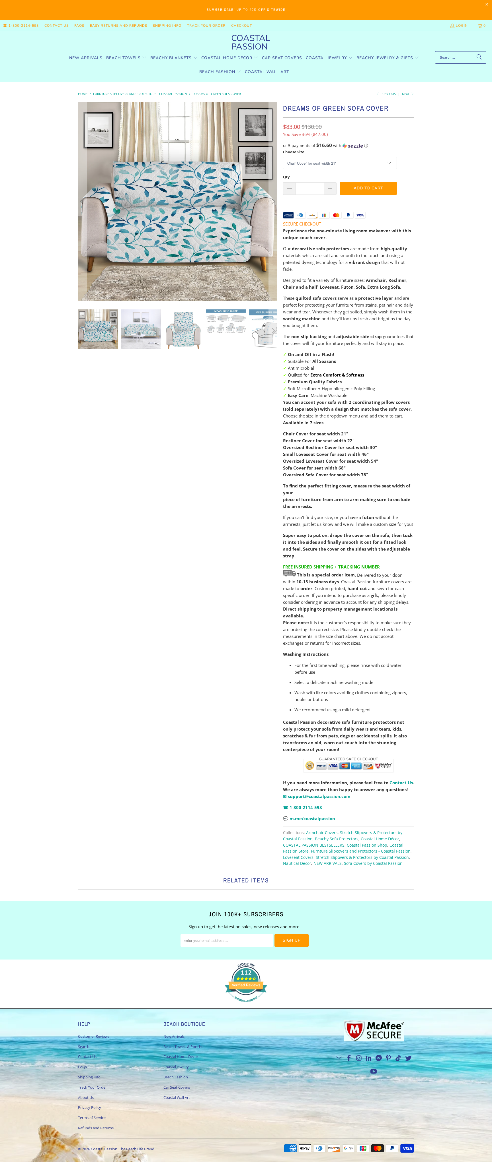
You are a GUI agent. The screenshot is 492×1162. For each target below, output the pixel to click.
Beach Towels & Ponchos (184, 1046)
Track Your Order (206, 25)
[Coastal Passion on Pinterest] (388, 1058)
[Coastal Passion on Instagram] (359, 1058)
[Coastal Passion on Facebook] (349, 1058)
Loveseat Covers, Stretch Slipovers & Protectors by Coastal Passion (346, 857)
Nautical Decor (297, 863)
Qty (286, 176)
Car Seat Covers (176, 1087)
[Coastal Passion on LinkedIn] (369, 1058)
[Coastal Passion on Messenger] (379, 1058)
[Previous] (82, 201)
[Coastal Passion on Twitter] (408, 1058)
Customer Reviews (93, 1036)
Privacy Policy (89, 1107)
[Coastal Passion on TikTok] (398, 1058)
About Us (86, 1097)
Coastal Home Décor (380, 838)
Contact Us (56, 25)
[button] (126, 58)
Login (462, 25)
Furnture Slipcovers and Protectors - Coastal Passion (361, 851)
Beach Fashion (175, 1077)
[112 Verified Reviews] (246, 1005)
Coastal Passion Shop (367, 845)
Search (83, 1046)
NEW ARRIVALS (327, 863)
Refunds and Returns (96, 1127)
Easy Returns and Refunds (118, 25)
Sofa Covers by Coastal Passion (373, 863)
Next (406, 94)
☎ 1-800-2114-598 (21, 25)
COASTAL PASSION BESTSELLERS (314, 845)
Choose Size (293, 151)
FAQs (79, 25)
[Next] (273, 201)
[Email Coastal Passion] (339, 1058)
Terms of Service (92, 1117)
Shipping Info (167, 25)
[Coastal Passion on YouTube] (374, 1071)
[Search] (479, 57)
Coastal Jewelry (176, 1066)
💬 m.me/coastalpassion (309, 818)
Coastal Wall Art (176, 1097)
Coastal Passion (104, 1148)
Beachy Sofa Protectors (336, 838)
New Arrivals (173, 1036)
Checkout (241, 25)
